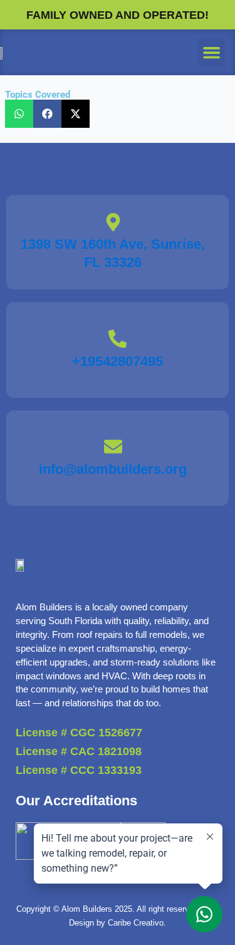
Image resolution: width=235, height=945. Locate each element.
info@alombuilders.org (113, 469)
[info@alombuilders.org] (113, 446)
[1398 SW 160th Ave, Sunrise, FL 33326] (113, 222)
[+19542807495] (117, 339)
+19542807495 (117, 361)
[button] (212, 52)
